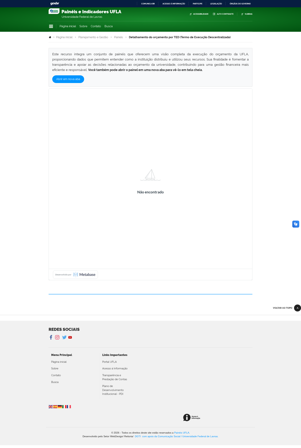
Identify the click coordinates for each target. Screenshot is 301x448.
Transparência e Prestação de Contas (114, 377)
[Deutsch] (60, 406)
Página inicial (68, 26)
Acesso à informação (174, 3)
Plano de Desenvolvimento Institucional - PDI (113, 390)
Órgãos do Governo (240, 3)
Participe (197, 3)
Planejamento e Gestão (93, 37)
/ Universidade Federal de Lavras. (199, 436)
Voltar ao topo (282, 308)
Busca (109, 26)
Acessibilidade (201, 14)
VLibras (248, 14)
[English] (51, 406)
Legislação (216, 3)
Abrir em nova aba (68, 79)
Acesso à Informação (115, 368)
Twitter (64, 337)
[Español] (55, 406)
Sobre (83, 26)
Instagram (56, 337)
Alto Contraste (225, 14)
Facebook (51, 337)
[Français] (69, 406)
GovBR (54, 3)
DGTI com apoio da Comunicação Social (157, 436)
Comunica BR (148, 3)
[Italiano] (64, 406)
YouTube (70, 337)
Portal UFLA (109, 361)
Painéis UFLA (181, 432)
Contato (96, 26)
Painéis (118, 37)
